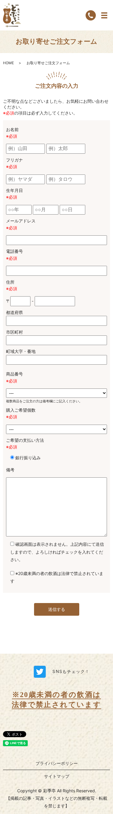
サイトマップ (56, 776)
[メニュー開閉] (104, 15)
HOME (8, 63)
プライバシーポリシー (57, 763)
